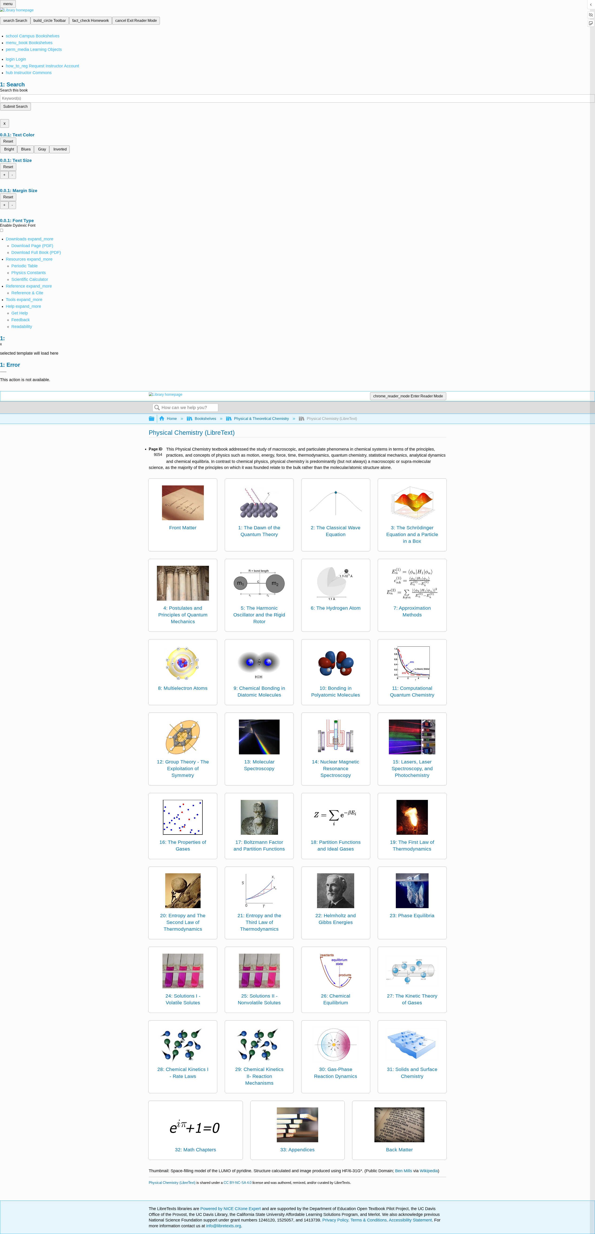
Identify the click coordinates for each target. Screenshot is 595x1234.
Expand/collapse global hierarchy (154, 419)
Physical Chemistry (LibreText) (172, 1183)
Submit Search (15, 106)
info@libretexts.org (223, 1226)
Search (157, 408)
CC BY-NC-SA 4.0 (237, 1183)
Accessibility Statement (410, 1220)
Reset (8, 141)
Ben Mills (403, 1171)
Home (172, 419)
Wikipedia (429, 1171)
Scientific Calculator (29, 279)
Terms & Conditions (368, 1220)
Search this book (14, 90)
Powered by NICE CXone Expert (231, 1208)
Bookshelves (205, 419)
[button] (20, 320)
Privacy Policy (335, 1220)
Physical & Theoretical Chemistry (261, 419)
